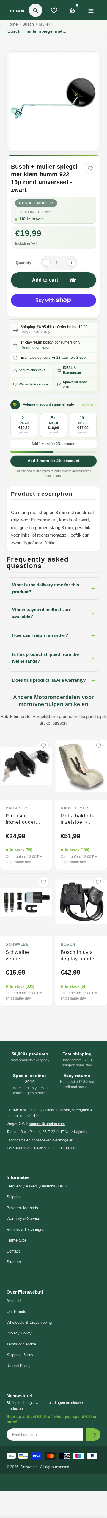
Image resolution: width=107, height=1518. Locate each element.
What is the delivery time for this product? (53, 588)
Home (12, 24)
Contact (13, 1251)
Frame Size (16, 1240)
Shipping (14, 1197)
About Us (15, 1301)
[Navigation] (90, 10)
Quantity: (24, 262)
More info (89, 405)
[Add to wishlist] (90, 168)
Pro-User (16, 808)
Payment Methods (22, 1208)
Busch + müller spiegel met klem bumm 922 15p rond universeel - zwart (37, 31)
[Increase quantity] (71, 263)
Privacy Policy (19, 1333)
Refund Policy (19, 1366)
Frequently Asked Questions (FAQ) (37, 1186)
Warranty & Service (23, 1218)
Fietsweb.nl (29, 1467)
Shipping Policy (20, 1355)
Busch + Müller (36, 24)
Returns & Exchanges (25, 1229)
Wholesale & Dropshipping (29, 1322)
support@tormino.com (47, 1124)
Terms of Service (21, 1344)
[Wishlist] (54, 10)
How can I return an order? (53, 635)
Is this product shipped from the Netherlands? (53, 658)
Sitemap (14, 1262)
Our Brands (16, 1311)
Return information (36, 347)
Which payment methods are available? (53, 613)
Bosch (68, 945)
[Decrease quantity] (47, 263)
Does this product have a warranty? (53, 680)
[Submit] (93, 1434)
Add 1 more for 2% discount (53, 460)
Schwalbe (17, 945)
